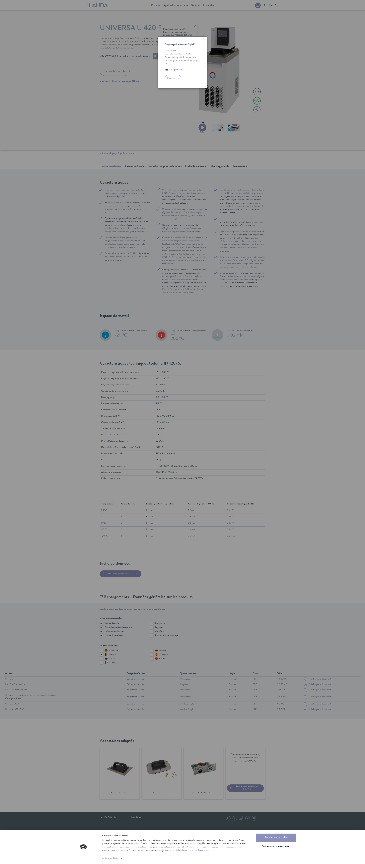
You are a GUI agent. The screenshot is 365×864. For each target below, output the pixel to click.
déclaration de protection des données (192, 850)
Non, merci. (173, 78)
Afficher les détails (110, 858)
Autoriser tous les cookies (276, 837)
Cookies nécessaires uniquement (276, 846)
